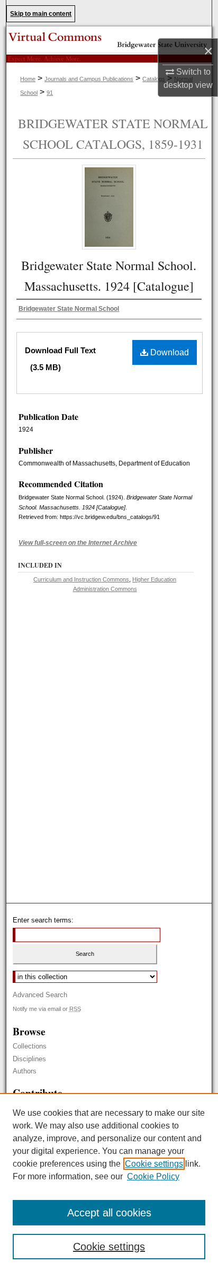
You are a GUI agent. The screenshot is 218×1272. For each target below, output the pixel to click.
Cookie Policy (153, 1176)
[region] (109, 1182)
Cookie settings (154, 1163)
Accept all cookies (109, 1213)
